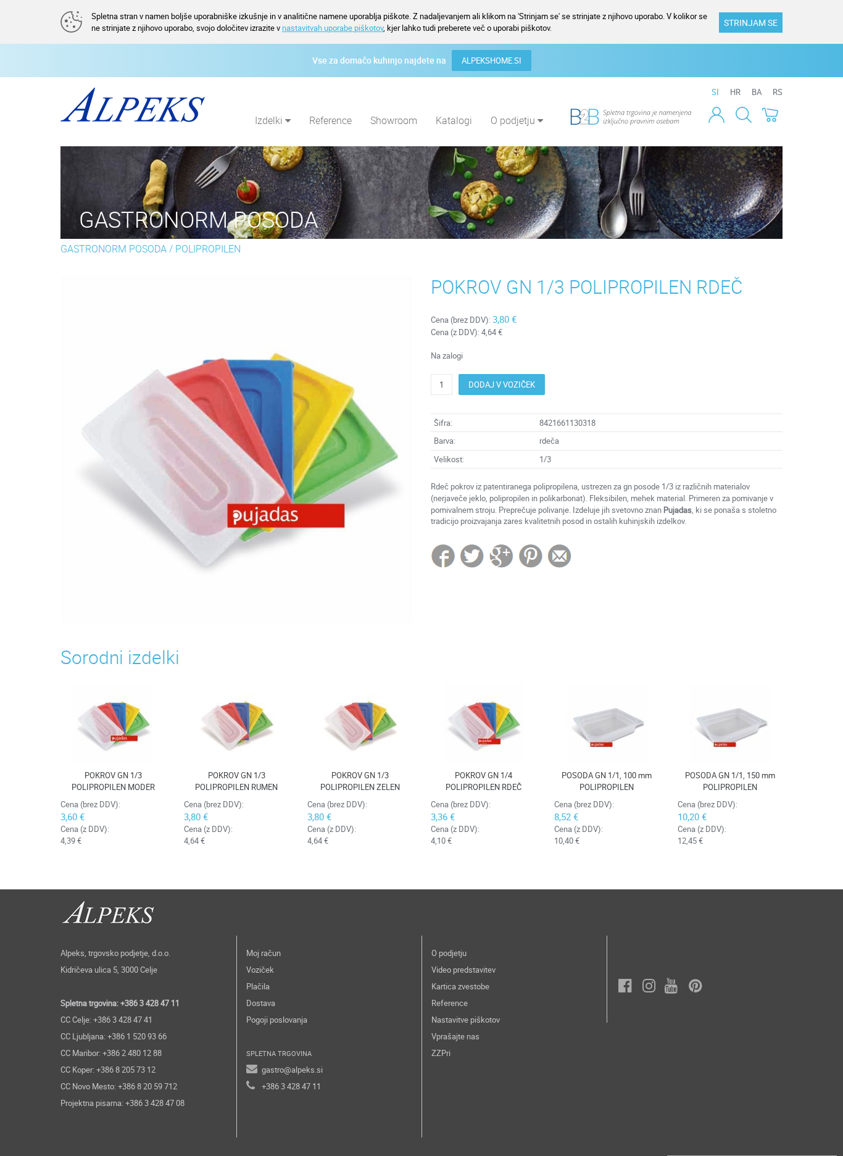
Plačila (258, 986)
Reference (330, 120)
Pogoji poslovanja (276, 1019)
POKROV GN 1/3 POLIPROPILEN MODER (113, 781)
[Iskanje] (743, 114)
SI (715, 92)
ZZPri (441, 1052)
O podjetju (449, 952)
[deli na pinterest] (531, 555)
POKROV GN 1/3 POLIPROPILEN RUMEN (236, 781)
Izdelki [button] (270, 120)
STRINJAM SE (751, 22)
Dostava (260, 1002)
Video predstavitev (463, 969)
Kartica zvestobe (460, 986)
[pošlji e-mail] (560, 555)
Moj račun (263, 952)
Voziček (260, 969)
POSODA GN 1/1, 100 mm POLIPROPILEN (607, 781)
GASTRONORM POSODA (113, 249)
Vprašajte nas (455, 1036)
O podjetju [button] (514, 120)
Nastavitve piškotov (465, 1019)
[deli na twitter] (473, 555)
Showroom (393, 120)
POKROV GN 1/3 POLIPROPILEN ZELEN (360, 781)
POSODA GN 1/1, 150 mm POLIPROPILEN (730, 781)
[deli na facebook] (444, 555)
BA (757, 92)
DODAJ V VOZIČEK (501, 384)
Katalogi (454, 120)
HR (735, 92)
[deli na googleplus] (502, 555)
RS (778, 92)
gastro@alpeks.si (292, 1069)
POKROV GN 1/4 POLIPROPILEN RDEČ (483, 781)
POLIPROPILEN (208, 249)
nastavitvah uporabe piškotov (332, 27)
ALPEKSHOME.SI (491, 60)
